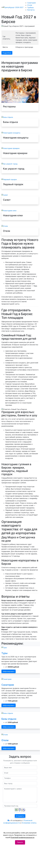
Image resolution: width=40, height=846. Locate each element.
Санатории (31, 3)
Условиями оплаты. (29, 823)
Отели (29, 5)
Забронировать (8, 671)
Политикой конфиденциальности (22, 837)
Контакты (31, 10)
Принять (20, 842)
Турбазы (30, 7)
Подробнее (7, 53)
